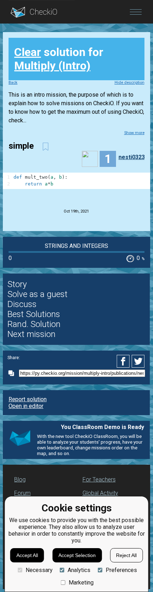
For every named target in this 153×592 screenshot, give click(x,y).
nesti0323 (131, 157)
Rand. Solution (33, 324)
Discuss (22, 304)
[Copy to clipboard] (13, 373)
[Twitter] (138, 361)
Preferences (121, 570)
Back (13, 82)
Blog (20, 479)
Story (17, 284)
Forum (22, 493)
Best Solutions (33, 314)
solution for (58, 58)
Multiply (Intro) (52, 65)
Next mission (31, 334)
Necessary (39, 570)
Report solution (28, 399)
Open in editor (26, 406)
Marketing (81, 582)
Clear (27, 52)
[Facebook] (124, 361)
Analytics (79, 570)
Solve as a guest (37, 294)
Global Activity (100, 493)
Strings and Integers (76, 246)
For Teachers (99, 479)
